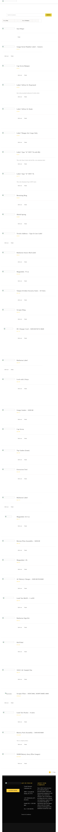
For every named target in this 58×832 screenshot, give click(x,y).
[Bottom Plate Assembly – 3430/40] (8, 545)
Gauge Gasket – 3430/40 (25, 410)
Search (48, 14)
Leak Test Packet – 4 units (26, 712)
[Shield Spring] (8, 218)
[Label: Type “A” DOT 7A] (8, 177)
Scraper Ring (21, 310)
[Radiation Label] (8, 361)
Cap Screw (20, 429)
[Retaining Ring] (8, 199)
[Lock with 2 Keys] (8, 389)
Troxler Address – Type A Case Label (29, 233)
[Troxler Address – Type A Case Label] (8, 234)
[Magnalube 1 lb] (8, 564)
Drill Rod (20, 642)
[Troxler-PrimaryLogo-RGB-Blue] (9, 0)
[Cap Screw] (8, 435)
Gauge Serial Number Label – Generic (30, 47)
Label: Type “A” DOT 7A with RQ (28, 152)
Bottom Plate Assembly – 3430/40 (28, 541)
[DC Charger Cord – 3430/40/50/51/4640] (8, 340)
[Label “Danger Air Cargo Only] (8, 137)
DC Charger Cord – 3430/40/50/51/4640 (30, 329)
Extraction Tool (22, 469)
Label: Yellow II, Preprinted (26, 85)
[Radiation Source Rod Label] (8, 254)
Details (19, 37)
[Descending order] (19, 20)
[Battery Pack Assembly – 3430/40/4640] (8, 738)
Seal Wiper (20, 29)
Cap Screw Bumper (23, 66)
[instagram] (45, 811)
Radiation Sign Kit (23, 618)
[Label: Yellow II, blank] (8, 116)
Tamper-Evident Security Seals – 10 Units (31, 291)
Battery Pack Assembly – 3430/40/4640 (30, 732)
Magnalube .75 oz (23, 272)
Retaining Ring (22, 195)
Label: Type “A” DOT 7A (25, 174)
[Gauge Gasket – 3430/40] (8, 413)
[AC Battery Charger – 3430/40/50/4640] (8, 582)
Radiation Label (22, 360)
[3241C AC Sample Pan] (8, 677)
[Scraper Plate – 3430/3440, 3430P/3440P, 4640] (8, 694)
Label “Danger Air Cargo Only (27, 133)
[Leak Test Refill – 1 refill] (8, 603)
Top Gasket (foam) (23, 450)
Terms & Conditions (26, 814)
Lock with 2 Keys (23, 379)
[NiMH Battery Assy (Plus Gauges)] (8, 757)
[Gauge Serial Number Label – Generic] (8, 47)
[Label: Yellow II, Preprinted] (8, 92)
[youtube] (42, 811)
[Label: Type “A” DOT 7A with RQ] (8, 155)
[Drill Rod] (8, 651)
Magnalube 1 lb (22, 560)
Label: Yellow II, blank (25, 109)
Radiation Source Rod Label (26, 252)
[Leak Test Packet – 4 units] (8, 718)
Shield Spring (21, 214)
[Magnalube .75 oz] (8, 273)
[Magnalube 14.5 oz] (8, 524)
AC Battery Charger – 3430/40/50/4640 (30, 579)
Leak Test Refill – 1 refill (25, 598)
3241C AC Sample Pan (24, 670)
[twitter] (40, 811)
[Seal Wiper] (8, 32)
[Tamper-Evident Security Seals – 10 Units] (8, 292)
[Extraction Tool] (8, 478)
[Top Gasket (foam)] (8, 453)
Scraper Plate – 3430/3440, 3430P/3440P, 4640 (33, 693)
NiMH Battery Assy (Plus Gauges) (28, 754)
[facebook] (37, 811)
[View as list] (40, 20)
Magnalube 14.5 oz (23, 517)
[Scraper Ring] (8, 313)
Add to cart (6, 56)
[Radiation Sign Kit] (8, 625)
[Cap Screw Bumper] (8, 69)
